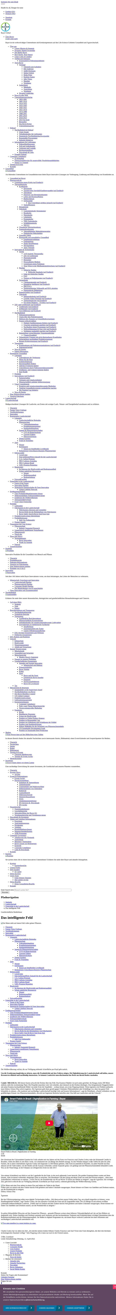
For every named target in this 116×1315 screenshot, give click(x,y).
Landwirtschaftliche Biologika (30, 420)
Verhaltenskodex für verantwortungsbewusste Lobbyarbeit (40, 623)
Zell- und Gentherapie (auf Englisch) (27, 305)
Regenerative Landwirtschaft (20, 416)
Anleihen (17, 827)
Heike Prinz (28, 75)
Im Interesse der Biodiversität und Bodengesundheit (37, 469)
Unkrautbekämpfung (31, 424)
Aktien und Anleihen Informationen (22, 819)
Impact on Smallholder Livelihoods (36, 449)
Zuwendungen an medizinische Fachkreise (34, 625)
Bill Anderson (29, 69)
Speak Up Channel (21, 162)
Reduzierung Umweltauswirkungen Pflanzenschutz (37, 451)
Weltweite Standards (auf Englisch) (40, 272)
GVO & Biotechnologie (32, 432)
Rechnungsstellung (26, 150)
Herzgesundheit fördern (27, 364)
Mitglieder (27, 87)
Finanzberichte (15, 807)
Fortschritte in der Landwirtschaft (22, 481)
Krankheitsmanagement (32, 426)
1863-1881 (23, 99)
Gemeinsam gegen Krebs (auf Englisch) (28, 182)
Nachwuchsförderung (31, 682)
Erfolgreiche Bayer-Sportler (33, 677)
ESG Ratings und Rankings (20, 637)
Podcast (17, 544)
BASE (21, 712)
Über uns (13, 46)
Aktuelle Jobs (15, 1261)
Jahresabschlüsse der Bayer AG (25, 813)
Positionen (18, 710)
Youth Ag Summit (25, 542)
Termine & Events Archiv (23, 756)
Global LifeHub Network (28, 489)
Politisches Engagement (22, 635)
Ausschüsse (28, 89)
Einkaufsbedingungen (27, 144)
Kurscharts (18, 821)
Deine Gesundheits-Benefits (24, 884)
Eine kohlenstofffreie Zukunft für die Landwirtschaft (38, 457)
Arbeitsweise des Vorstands (24, 837)
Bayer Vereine (24, 669)
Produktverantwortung (22, 698)
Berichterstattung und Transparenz (22, 610)
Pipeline (22, 268)
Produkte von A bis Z (17, 568)
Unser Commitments (21, 384)
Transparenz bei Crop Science (20, 524)
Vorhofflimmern (29, 205)
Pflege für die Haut (26, 360)
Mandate (27, 81)
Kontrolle (17, 846)
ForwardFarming (20, 479)
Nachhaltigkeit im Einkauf (23, 130)
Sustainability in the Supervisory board (28, 690)
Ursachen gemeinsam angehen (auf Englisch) (40, 325)
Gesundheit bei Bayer (17, 178)
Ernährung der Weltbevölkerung (25, 498)
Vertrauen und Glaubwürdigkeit (30, 380)
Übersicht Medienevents (23, 754)
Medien (8, 732)
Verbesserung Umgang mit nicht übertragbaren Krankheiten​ (40, 337)
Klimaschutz (18, 641)
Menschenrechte (20, 655)
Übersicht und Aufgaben (32, 67)
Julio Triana (28, 79)
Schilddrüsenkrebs (30, 223)
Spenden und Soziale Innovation (30, 663)
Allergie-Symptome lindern (29, 366)
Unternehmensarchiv (26, 126)
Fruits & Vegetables (26, 441)
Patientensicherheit (25, 347)
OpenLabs (18, 534)
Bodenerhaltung (29, 477)
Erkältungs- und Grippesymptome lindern (34, 370)
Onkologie (23, 209)
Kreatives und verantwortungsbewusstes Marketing (37, 386)
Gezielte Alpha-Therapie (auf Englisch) (38, 298)
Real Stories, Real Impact (23, 55)
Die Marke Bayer (20, 53)
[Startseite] (5, 31)
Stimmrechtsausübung (27, 797)
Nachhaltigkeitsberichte (22, 612)
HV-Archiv (23, 805)
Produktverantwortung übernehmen (27, 516)
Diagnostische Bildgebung (33, 290)
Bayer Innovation (25, 540)
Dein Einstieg (15, 870)
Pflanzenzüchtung (30, 437)
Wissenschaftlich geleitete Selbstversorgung (34, 382)
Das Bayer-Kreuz (25, 124)
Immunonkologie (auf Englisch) (35, 296)
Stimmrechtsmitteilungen (23, 831)
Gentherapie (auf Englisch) (28, 307)
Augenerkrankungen (26, 229)
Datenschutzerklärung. (36, 1300)
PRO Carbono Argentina (28, 461)
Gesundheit (9, 169)
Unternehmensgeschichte (23, 97)
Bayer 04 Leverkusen (31, 684)
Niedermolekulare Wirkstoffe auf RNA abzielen (41, 288)
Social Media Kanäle (17, 1269)
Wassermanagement (21, 645)
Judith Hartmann (29, 71)
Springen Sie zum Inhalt (9, 2)
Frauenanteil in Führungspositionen (31, 61)
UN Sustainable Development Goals (32, 728)
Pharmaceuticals (16, 180)
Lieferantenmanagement (23, 700)
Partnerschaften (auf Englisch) (30, 292)
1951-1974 (23, 110)
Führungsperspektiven (27, 315)
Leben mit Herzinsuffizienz (33, 197)
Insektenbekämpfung (31, 428)
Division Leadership (26, 93)
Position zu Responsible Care (29, 720)
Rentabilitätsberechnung (23, 829)
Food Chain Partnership (22, 502)
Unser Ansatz (24, 132)
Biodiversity (18, 467)
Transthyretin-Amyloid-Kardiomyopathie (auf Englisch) (43, 191)
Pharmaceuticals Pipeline (23, 584)
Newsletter (14, 1265)
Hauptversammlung (21, 780)
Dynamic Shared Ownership (24, 50)
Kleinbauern (23, 447)
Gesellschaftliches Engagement (25, 661)
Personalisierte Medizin (32, 262)
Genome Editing (29, 434)
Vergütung (27, 83)
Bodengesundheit (30, 475)
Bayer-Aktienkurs (16, 1267)
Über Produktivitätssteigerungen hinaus (28, 494)
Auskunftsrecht (24, 793)
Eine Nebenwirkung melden (20, 394)
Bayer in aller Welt (21, 95)
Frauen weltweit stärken (27, 321)
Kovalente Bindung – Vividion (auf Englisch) (40, 303)
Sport (21, 673)
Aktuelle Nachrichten (17, 1263)
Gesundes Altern (25, 235)
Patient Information (21, 351)
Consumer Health (16, 1247)
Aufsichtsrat (23, 85)
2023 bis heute (24, 120)
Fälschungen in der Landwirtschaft (26, 508)
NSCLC (27, 225)
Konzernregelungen (21, 702)
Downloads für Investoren (19, 817)
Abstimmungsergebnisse (27, 801)
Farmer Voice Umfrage (18, 410)
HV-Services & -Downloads (29, 803)
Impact (16, 608)
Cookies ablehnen (46, 1308)
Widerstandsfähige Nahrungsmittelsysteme (29, 496)
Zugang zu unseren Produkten (25, 659)
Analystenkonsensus (21, 823)
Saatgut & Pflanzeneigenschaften (31, 430)
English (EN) (10, 12)
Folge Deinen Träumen (22, 878)
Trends (21, 252)
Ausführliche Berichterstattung (30, 618)
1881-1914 (23, 101)
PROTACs (27, 286)
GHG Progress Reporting (28, 465)
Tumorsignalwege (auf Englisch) (35, 301)
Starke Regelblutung (31, 243)
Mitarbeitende (19, 651)
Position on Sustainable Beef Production (33, 730)
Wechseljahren (29, 246)
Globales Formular (7, 1277)
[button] (18, 1223)
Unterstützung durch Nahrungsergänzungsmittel (36, 368)
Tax (15, 686)
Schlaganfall (28, 201)
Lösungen (18, 355)
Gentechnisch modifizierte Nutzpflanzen (28, 530)
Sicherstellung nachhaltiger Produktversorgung (35, 339)
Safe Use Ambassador (27, 520)
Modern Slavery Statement (28, 657)
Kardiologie (23, 186)
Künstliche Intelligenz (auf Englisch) (37, 284)
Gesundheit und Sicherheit (23, 653)
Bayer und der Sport (31, 675)
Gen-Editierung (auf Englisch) (30, 311)
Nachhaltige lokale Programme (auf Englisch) (40, 327)
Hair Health (23, 372)
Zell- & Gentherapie (31, 256)
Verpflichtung (28, 627)
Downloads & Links (26, 152)
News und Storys (16, 536)
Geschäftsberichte (20, 811)
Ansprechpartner (16, 546)
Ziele (16, 443)
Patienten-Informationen (18, 562)
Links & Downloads (21, 850)
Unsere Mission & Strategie (24, 48)
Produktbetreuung (20, 518)
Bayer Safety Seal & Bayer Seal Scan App (34, 514)
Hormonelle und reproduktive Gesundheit (34, 237)
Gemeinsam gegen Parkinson (34, 264)
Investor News (15, 772)
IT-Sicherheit (19, 158)
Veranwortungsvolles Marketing (30, 708)
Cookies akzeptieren (75, 1308)
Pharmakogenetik (30, 258)
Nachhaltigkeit (19, 313)
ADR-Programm (20, 833)
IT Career (17, 872)
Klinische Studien (30, 270)
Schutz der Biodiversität (27, 716)
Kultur (21, 671)
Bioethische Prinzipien (27, 714)
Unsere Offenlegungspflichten (34, 631)
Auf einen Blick (15, 602)
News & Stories (20, 349)
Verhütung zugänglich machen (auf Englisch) (40, 331)
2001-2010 (23, 116)
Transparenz (18, 343)
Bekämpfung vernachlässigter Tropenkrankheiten (36, 333)
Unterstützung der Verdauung (29, 358)
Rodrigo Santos (29, 77)
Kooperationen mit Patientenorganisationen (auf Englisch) (39, 345)
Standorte (8, 17)
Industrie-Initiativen (26, 140)
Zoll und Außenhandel (27, 146)
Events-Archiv (19, 778)
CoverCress (23, 455)
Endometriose (28, 241)
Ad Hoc (17, 774)
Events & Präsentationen (19, 776)
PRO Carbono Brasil (26, 463)
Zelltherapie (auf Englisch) (28, 309)
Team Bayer (18, 63)
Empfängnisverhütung (31, 239)
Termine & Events (16, 165)
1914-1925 (23, 103)
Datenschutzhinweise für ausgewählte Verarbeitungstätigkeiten (36, 160)
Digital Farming (24, 439)
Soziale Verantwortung (18, 649)
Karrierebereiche (20, 866)
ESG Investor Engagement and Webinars (29, 633)
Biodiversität (19, 643)
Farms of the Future (21, 483)
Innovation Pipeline (21, 485)
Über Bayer (9, 37)
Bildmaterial (14, 750)
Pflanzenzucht (19, 532)
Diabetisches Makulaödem (33, 233)
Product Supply (20, 522)
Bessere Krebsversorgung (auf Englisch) (33, 341)
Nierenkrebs (28, 215)
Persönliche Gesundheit (18, 353)
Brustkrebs (27, 213)
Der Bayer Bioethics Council (24, 694)
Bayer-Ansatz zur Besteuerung (25, 844)
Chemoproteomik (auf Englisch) (35, 282)
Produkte (17, 374)
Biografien (23, 122)
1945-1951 (23, 107)
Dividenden (18, 825)
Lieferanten (18, 506)
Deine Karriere (15, 874)
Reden (12, 748)
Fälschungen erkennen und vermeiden (32, 510)
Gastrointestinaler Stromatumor (35, 211)
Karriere (8, 854)
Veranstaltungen (20, 538)
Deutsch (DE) (10, 14)
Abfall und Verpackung (22, 647)
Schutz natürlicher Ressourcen (30, 471)
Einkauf (13, 128)
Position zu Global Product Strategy (32, 718)
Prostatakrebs (28, 219)
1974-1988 (23, 112)
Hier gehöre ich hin (21, 880)
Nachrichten (14, 744)
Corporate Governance (18, 835)
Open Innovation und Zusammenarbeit (24, 590)
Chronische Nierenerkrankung (30, 227)
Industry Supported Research (29, 528)
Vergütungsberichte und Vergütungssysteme (30, 815)
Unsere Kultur (15, 868)
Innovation (14, 414)
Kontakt (8, 19)
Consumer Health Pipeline (23, 586)
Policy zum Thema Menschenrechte (32, 706)
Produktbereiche (16, 560)
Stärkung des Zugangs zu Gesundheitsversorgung (36, 319)
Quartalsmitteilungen (21, 809)
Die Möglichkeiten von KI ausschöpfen (28, 588)
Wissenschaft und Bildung (33, 665)
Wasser (21, 445)
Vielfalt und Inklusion (22, 59)
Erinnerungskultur (25, 667)
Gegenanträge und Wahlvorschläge (31, 787)
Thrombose (28, 193)
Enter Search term (7, 890)
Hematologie (23, 207)
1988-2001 (23, 114)
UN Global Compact (21, 696)
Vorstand (22, 65)
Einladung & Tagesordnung (29, 782)
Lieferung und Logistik (27, 148)
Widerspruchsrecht (25, 795)
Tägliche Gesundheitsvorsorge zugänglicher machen (37, 388)
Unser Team (14, 876)
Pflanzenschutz (24, 422)
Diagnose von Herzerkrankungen (35, 195)
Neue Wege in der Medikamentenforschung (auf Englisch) (44, 266)
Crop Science (15, 1249)
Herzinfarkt (28, 189)
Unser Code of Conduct (23, 57)
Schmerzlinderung (25, 362)
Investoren (9, 761)
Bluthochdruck (29, 199)
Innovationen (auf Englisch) (24, 376)
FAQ (25, 276)
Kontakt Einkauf (20, 154)
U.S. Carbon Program (27, 459)
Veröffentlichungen (17, 412)
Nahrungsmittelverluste (22, 500)
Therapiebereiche (20, 184)
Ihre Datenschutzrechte (16, 1308)
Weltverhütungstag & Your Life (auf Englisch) (40, 329)
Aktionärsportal (24, 785)
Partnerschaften (24, 378)
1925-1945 (23, 105)
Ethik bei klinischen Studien (34, 274)
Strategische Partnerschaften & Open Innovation (31, 487)
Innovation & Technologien (24, 250)
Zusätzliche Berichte (21, 614)
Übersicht (13, 408)
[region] (58, 1299)
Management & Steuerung (19, 688)
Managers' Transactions (22, 842)
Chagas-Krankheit (30, 335)
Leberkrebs (28, 217)
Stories (12, 746)
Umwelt (13, 639)
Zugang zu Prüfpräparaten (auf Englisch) (38, 278)
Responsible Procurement (28, 138)
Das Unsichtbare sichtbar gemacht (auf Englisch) (45, 203)
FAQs (21, 799)
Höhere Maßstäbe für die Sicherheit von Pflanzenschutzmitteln (41, 726)
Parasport (27, 680)
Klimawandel (19, 453)
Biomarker (27, 260)
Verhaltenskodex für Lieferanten (30, 134)
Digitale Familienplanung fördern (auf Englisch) (41, 323)
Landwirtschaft (10, 398)
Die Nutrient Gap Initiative (28, 390)
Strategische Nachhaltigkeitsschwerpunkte (34, 136)
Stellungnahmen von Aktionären (30, 789)
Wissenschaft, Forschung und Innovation (24, 580)
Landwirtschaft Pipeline (22, 582)
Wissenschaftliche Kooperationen (31, 620)
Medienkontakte (16, 758)
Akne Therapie (29, 248)
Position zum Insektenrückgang (30, 724)
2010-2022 (23, 118)
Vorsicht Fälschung (17, 396)
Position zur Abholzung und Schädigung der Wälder (37, 722)
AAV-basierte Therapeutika (33, 254)
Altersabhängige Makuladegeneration (37, 231)
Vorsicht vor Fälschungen (19, 564)
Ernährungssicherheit (17, 491)
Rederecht (22, 791)
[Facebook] (1, 1283)
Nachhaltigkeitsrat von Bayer (24, 692)
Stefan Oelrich (29, 73)
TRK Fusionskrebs (30, 221)
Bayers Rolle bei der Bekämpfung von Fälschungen (37, 512)
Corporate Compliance (18, 156)
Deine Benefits (15, 882)
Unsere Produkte (16, 1251)
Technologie (23, 280)
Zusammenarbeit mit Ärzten (34, 629)
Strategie (17, 604)
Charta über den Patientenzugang (31, 317)
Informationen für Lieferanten (25, 142)
